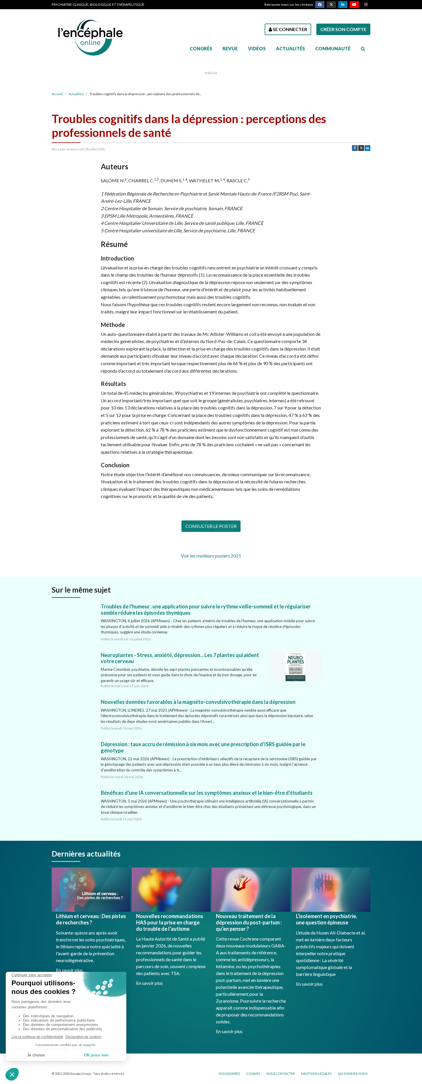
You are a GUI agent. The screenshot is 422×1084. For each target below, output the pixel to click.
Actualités (290, 48)
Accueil (57, 94)
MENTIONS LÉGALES (316, 1073)
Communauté (333, 48)
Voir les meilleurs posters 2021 (211, 555)
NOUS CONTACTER (280, 1073)
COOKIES (253, 1073)
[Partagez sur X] (361, 148)
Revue (230, 48)
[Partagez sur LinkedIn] (367, 148)
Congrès (201, 48)
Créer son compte (343, 29)
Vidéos (257, 48)
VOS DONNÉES (229, 1073)
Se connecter (289, 29)
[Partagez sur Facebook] (355, 148)
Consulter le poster (211, 526)
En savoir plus (69, 970)
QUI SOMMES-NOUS (352, 1073)
